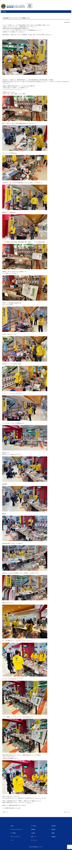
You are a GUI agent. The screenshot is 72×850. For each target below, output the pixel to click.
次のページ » (67, 812)
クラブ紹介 (33, 825)
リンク (12, 840)
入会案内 (33, 833)
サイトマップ (34, 840)
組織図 (53, 833)
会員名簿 (53, 836)
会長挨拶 (33, 829)
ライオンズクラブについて (16, 829)
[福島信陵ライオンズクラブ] (13, 8)
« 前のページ (5, 812)
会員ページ (33, 836)
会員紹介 (53, 829)
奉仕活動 (53, 825)
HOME (12, 825)
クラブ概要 (13, 833)
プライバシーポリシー (15, 836)
